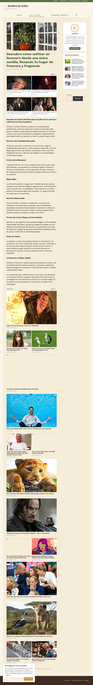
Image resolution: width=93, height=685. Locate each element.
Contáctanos (63, 1)
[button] (76, 15)
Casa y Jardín (34, 15)
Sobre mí (56, 1)
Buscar (69, 95)
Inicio (19, 15)
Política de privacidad (74, 1)
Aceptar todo (28, 679)
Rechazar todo (19, 679)
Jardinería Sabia (18, 5)
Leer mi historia (74, 48)
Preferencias (9, 679)
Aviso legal (85, 1)
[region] (19, 672)
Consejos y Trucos (59, 15)
